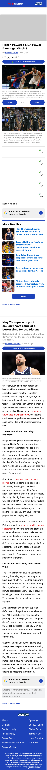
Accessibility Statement (13, 742)
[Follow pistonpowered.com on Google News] (41, 213)
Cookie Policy (8, 738)
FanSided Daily (9, 729)
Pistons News (15, 304)
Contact (6, 724)
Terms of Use (35, 733)
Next (37, 102)
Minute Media (14, 753)
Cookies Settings (10, 747)
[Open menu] (3, 3)
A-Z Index (33, 742)
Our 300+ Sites (36, 724)
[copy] (17, 57)
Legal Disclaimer (37, 738)
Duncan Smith (11, 53)
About (5, 720)
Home (4, 304)
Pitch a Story (35, 729)
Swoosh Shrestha (12, 344)
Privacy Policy (8, 733)
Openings (33, 720)
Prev (9, 102)
